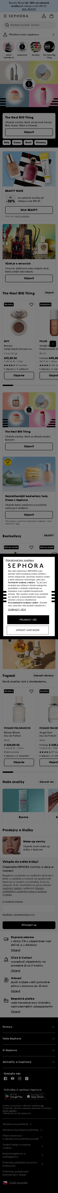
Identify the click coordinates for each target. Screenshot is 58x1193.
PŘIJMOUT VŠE (28, 619)
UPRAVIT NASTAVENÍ (27, 630)
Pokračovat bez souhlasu (20, 560)
